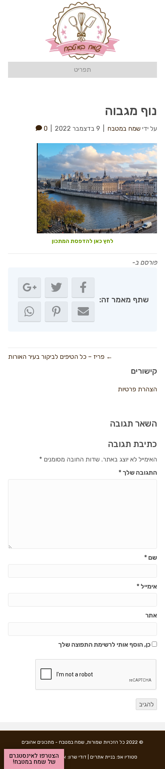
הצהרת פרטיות (137, 389)
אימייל (147, 586)
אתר (151, 615)
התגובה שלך (138, 472)
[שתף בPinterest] (56, 312)
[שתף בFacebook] (83, 287)
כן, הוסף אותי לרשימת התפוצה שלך (105, 644)
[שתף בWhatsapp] (29, 312)
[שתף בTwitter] (56, 287)
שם (150, 557)
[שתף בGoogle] (29, 287)
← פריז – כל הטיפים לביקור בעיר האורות (60, 356)
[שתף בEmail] (83, 312)
